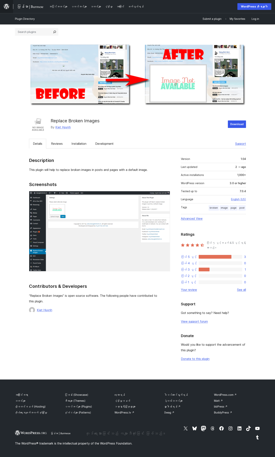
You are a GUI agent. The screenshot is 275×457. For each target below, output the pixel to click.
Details (37, 143)
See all (241, 290)
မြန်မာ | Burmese (61, 433)
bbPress (220, 406)
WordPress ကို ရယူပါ (254, 6)
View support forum (194, 321)
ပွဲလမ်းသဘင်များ (173, 400)
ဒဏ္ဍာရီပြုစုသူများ (124, 406)
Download (237, 124)
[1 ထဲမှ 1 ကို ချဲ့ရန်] (165, 196)
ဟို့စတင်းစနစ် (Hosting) (30, 406)
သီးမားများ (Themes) (75, 400)
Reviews (57, 143)
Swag (169, 412)
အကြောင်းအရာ (21, 394)
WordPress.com (225, 394)
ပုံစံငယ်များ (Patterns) (78, 412)
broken (214, 207)
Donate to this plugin (195, 359)
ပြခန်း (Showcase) (76, 394)
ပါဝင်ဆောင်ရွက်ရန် (176, 394)
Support (240, 143)
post (242, 207)
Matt (218, 400)
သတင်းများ (20, 400)
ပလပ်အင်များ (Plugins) (78, 406)
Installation (78, 143)
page (233, 207)
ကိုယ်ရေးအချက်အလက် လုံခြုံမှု (31, 412)
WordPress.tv (124, 412)
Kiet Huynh (63, 127)
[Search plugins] (54, 32)
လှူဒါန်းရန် (172, 406)
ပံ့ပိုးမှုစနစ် (122, 400)
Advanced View (192, 218)
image (224, 207)
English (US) (238, 199)
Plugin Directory (25, 18)
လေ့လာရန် (119, 394)
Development (104, 143)
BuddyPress (223, 412)
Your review (189, 290)
